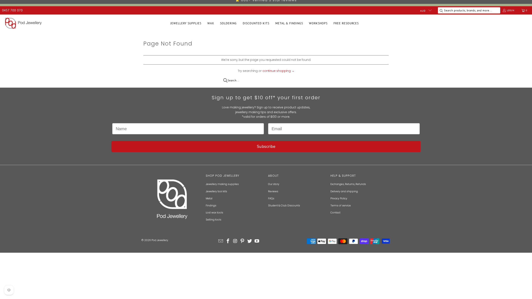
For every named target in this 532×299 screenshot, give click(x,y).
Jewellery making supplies (222, 184)
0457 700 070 (12, 10)
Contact (335, 212)
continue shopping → (278, 71)
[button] (185, 23)
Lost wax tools (214, 212)
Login (510, 10)
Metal (209, 198)
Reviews (273, 191)
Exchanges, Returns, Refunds (348, 184)
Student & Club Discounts (284, 205)
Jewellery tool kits (216, 191)
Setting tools (213, 219)
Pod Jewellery (159, 240)
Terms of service (340, 205)
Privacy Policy (338, 198)
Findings (211, 205)
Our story (273, 184)
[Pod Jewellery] (23, 23)
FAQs (271, 198)
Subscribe (266, 146)
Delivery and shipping (344, 191)
